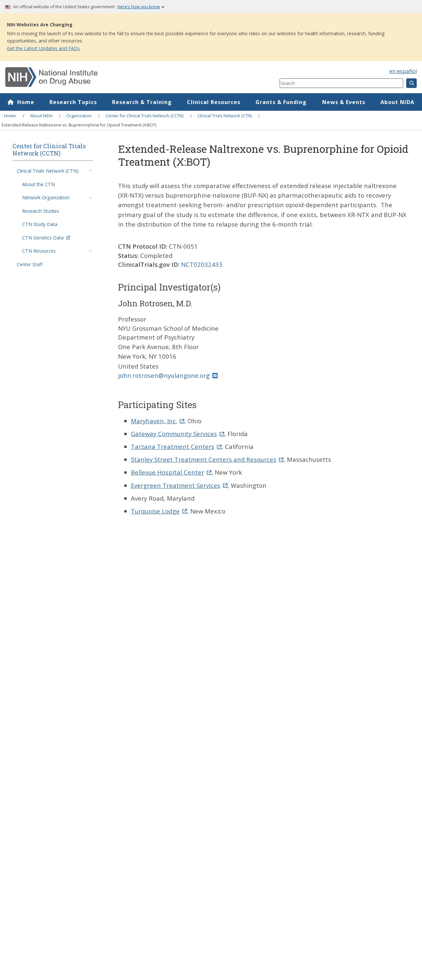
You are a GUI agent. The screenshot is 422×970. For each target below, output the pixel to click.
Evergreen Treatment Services (175, 485)
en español (403, 71)
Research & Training (142, 102)
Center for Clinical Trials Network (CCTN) (144, 116)
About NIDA (397, 102)
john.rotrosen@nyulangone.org (164, 375)
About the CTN (38, 184)
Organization (79, 116)
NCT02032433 (202, 264)
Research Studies (40, 211)
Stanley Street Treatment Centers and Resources (203, 459)
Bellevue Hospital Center (167, 472)
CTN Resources (39, 251)
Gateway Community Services (174, 434)
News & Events (343, 102)
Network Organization (46, 197)
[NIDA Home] (119, 77)
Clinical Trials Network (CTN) (224, 116)
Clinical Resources (213, 102)
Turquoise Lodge (155, 511)
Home (25, 102)
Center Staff (30, 264)
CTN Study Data (39, 224)
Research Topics (73, 102)
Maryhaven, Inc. (154, 421)
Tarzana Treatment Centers (172, 446)
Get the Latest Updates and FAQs (43, 48)
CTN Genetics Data (43, 238)
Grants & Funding (281, 102)
